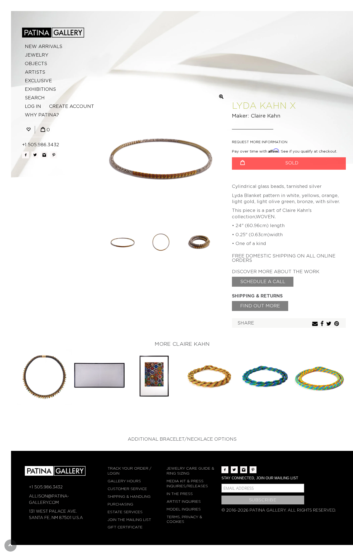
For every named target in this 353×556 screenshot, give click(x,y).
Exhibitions (40, 89)
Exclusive (38, 80)
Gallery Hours (124, 481)
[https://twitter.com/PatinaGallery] (34, 154)
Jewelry (36, 55)
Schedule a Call (262, 281)
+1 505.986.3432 (40, 144)
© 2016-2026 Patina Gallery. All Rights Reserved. (278, 510)
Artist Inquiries (184, 501)
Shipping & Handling (129, 496)
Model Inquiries (184, 509)
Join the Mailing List (129, 520)
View (44, 377)
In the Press (180, 494)
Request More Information (259, 142)
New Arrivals (43, 46)
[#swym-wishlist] (28, 129)
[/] (53, 33)
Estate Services (125, 512)
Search (35, 97)
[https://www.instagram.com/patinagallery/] (44, 154)
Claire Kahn (265, 116)
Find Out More (260, 305)
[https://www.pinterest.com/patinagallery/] (53, 154)
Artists (35, 72)
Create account (71, 106)
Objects (36, 63)
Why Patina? (42, 115)
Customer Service (127, 489)
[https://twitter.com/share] (329, 324)
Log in (33, 106)
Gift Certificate (125, 527)
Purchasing (120, 504)
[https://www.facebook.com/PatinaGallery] (25, 154)
